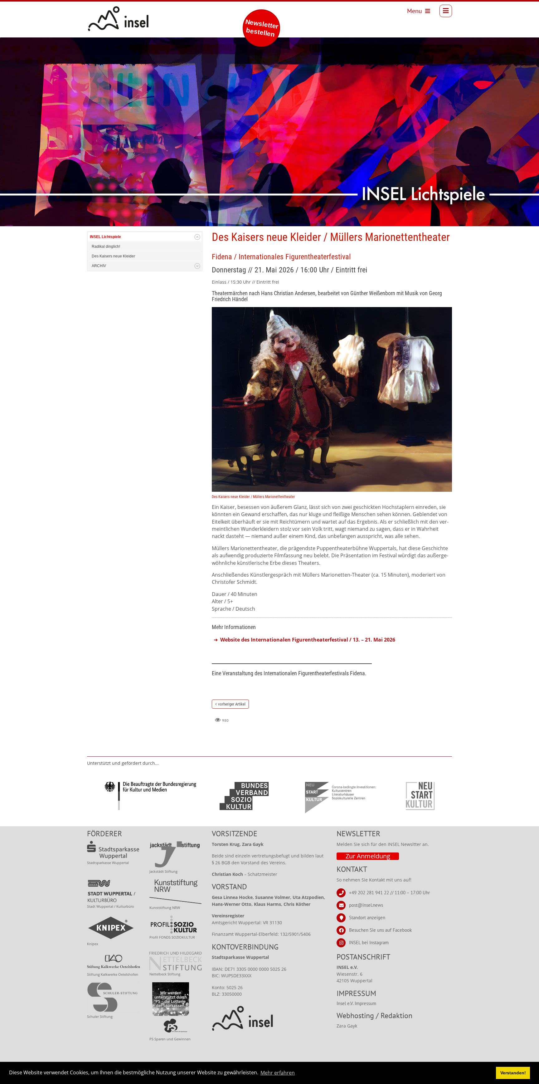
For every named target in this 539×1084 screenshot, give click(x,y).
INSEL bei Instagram (369, 942)
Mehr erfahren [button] (277, 1072)
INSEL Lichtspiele (105, 237)
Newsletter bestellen (262, 28)
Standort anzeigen (367, 917)
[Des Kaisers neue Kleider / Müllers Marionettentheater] (332, 399)
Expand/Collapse (197, 237)
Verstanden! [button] (513, 1072)
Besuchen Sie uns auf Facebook (380, 930)
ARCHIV (99, 266)
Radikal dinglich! (106, 246)
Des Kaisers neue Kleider (113, 256)
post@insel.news (366, 905)
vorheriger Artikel (231, 704)
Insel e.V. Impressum (356, 1003)
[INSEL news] (104, 11)
